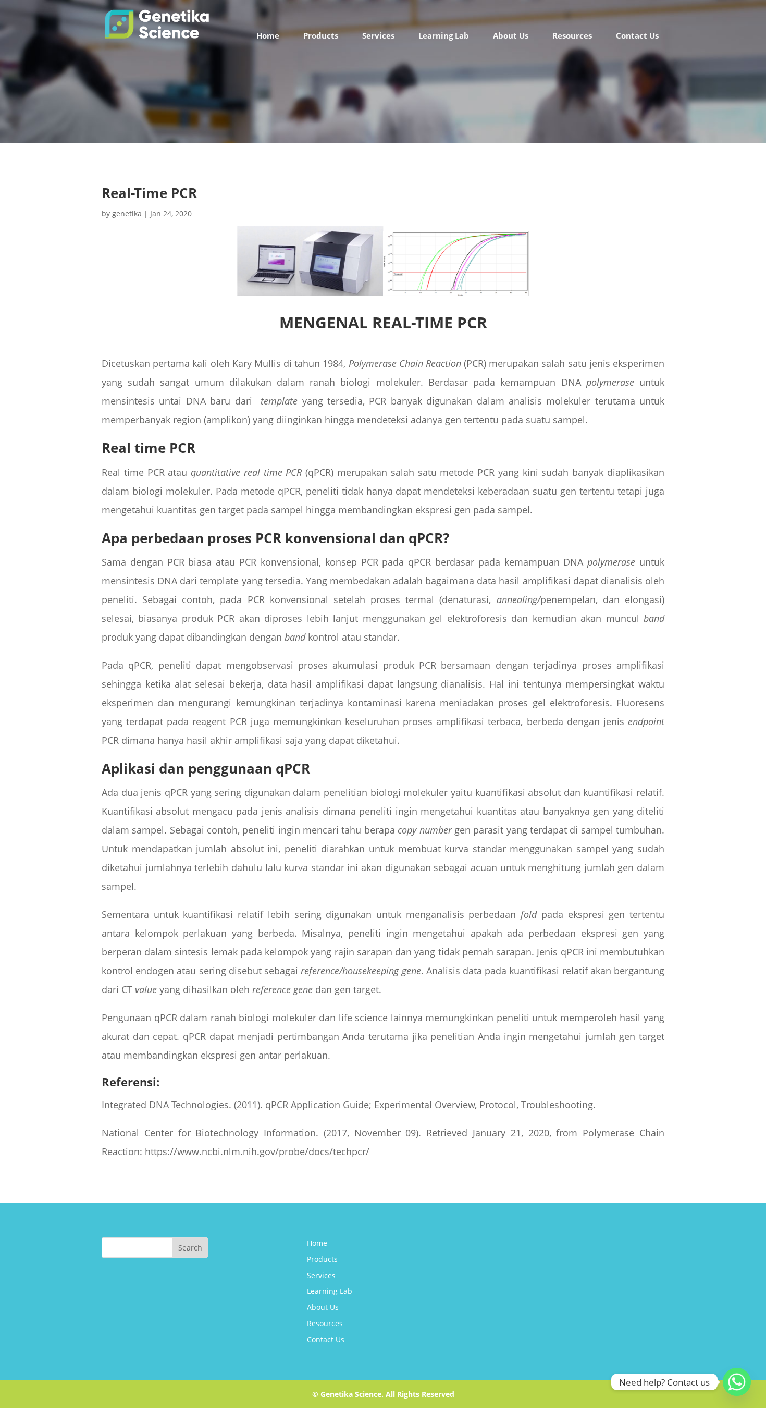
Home (267, 35)
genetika (127, 213)
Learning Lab (443, 35)
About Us (510, 35)
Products (320, 35)
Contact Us (637, 35)
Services (378, 35)
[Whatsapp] (737, 1382)
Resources (572, 35)
